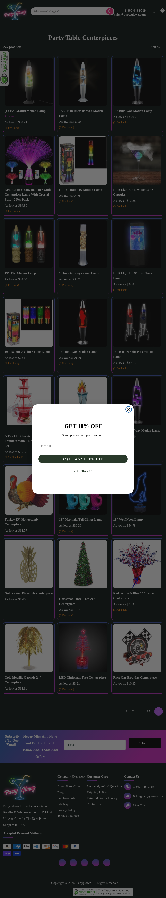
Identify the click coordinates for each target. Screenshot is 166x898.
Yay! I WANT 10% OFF (83, 459)
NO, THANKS (83, 471)
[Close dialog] (129, 409)
